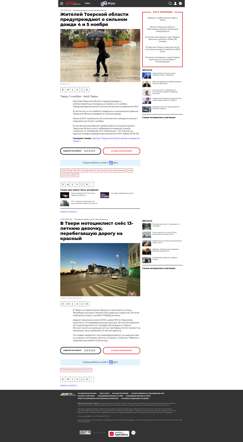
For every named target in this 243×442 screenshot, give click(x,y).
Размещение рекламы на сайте (110, 396)
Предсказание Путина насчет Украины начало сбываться (164, 74)
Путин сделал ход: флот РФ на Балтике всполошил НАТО (164, 233)
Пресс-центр (104, 393)
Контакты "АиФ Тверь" (86, 396)
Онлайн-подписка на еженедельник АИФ (147, 393)
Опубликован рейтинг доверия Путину (164, 258)
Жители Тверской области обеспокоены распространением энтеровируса (162, 29)
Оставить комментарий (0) (121, 151)
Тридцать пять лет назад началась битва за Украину (165, 107)
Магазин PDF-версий (120, 393)
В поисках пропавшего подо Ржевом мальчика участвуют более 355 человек (162, 39)
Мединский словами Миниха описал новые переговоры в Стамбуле (167, 99)
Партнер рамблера (100, 432)
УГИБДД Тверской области (71, 298)
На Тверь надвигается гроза (122, 193)
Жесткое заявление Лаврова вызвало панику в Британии (167, 82)
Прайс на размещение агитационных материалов (98, 398)
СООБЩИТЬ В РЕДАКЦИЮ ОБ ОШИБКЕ (135, 398)
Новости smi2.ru (68, 211)
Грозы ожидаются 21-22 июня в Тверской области (83, 194)
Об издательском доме (87, 393)
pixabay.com (65, 84)
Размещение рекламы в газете (138, 396)
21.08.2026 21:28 (66, 219)
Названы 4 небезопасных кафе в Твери (162, 19)
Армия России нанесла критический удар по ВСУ (166, 242)
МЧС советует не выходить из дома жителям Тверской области (84, 202)
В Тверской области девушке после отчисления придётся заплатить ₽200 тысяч (162, 49)
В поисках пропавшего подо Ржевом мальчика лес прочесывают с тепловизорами (162, 59)
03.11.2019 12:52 (65, 10)
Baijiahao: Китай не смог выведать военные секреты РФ (165, 250)
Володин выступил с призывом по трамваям (166, 225)
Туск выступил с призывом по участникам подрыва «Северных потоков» (165, 91)
